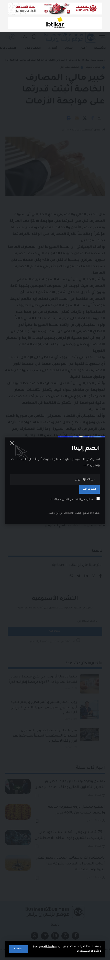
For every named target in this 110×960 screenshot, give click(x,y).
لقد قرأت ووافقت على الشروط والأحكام (72, 499)
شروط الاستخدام (87, 951)
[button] (18, 949)
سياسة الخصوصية (45, 946)
